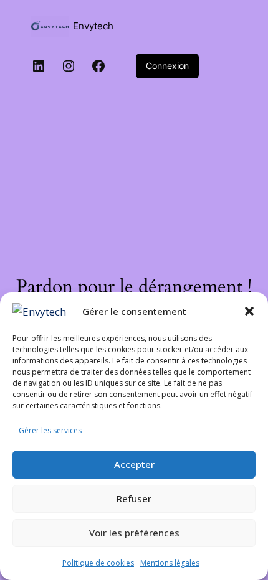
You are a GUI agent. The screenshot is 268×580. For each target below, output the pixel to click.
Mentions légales (169, 563)
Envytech (93, 26)
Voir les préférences (134, 532)
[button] (249, 311)
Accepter (134, 464)
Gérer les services (50, 430)
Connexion (167, 65)
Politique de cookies (98, 563)
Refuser (134, 498)
